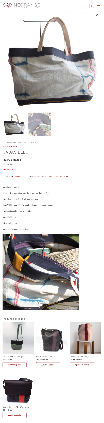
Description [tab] (7, 187)
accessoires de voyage (43, 176)
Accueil (5, 143)
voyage (66, 176)
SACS (15, 147)
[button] (97, 15)
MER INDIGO (22, 143)
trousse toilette (58, 176)
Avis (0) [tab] (17, 187)
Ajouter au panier (14, 365)
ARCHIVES (12, 143)
